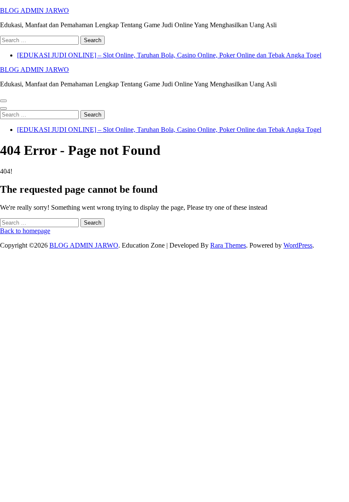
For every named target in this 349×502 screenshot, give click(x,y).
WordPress (297, 245)
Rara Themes (228, 245)
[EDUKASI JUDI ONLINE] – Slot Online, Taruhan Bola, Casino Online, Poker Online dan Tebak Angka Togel (169, 55)
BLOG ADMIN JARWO (34, 10)
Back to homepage (25, 230)
